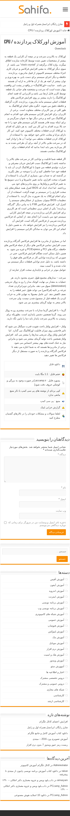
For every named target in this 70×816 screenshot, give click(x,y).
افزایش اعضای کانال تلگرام (53, 721)
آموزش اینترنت (56, 596)
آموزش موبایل (56, 643)
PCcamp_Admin (59, 786)
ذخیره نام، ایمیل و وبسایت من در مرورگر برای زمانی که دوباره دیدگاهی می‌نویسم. (37, 524)
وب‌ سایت (61, 510)
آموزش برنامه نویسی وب (51, 608)
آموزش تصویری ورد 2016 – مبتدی (50, 739)
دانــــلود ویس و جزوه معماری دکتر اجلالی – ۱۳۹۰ (27, 780)
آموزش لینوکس (56, 631)
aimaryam (62, 780)
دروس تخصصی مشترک (52, 678)
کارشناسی (59, 695)
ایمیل (62, 499)
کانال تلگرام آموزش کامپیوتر (35, 765)
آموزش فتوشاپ (56, 625)
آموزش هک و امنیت (54, 654)
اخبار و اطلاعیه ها (55, 672)
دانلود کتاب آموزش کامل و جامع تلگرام (48, 733)
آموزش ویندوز (57, 660)
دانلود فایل (54, 364)
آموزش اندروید (56, 590)
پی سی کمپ (47, 401)
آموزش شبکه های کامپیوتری (49, 614)
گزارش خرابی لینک (50, 407)
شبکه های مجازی (55, 689)
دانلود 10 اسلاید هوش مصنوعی (30, 795)
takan (65, 771)
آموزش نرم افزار (55, 649)
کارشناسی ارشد (56, 701)
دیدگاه (62, 454)
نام (63, 487)
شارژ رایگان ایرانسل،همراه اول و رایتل (43, 24)
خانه (64, 30)
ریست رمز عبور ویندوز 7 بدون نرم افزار (47, 744)
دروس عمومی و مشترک (51, 683)
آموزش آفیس (57, 579)
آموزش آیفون (57, 585)
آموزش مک (58, 637)
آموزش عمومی (56, 620)
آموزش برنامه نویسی (53, 602)
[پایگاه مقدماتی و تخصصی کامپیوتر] (35, 8)
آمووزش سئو (57, 666)
